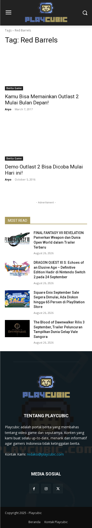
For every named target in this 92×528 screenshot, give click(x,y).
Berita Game (14, 88)
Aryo (8, 109)
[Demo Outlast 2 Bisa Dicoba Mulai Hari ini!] (46, 140)
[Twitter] (58, 488)
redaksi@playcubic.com (45, 454)
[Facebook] (34, 488)
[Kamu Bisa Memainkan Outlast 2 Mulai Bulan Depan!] (46, 70)
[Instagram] (46, 488)
